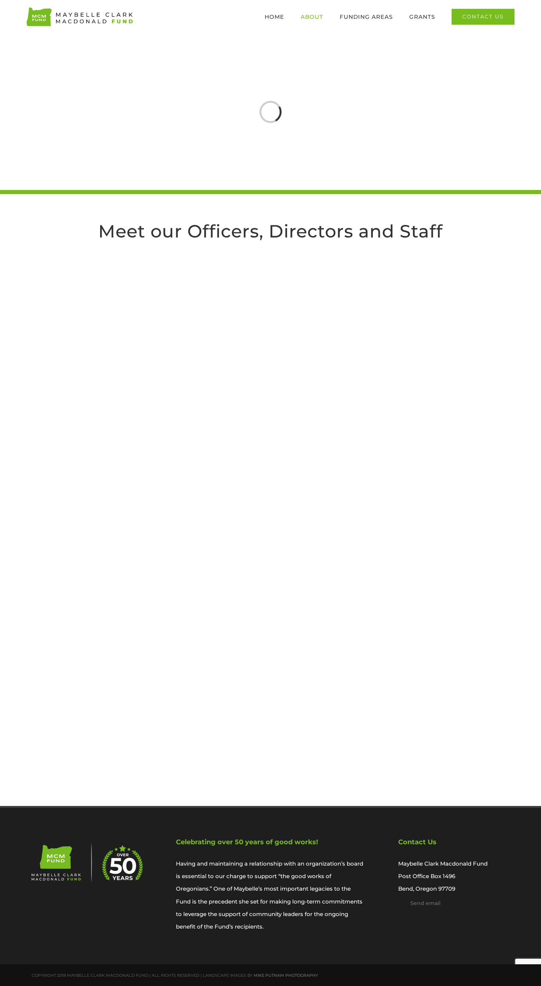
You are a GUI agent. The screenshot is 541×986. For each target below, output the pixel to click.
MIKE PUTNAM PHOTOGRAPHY (286, 975)
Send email (425, 903)
